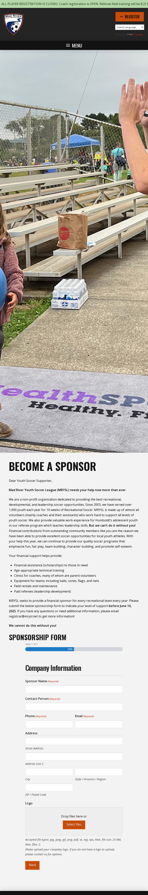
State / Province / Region (90, 779)
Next (32, 865)
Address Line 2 (34, 764)
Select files (74, 824)
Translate (138, 34)
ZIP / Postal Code (35, 794)
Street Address (34, 748)
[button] (129, 16)
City (27, 779)
